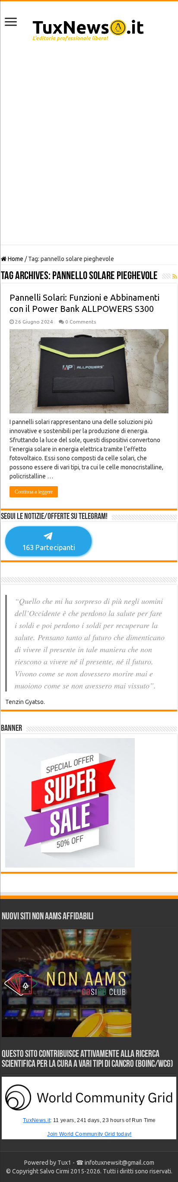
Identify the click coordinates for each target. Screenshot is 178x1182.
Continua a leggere (34, 492)
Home (14, 258)
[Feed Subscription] (174, 276)
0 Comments (80, 321)
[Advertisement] (89, 147)
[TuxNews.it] (89, 27)
